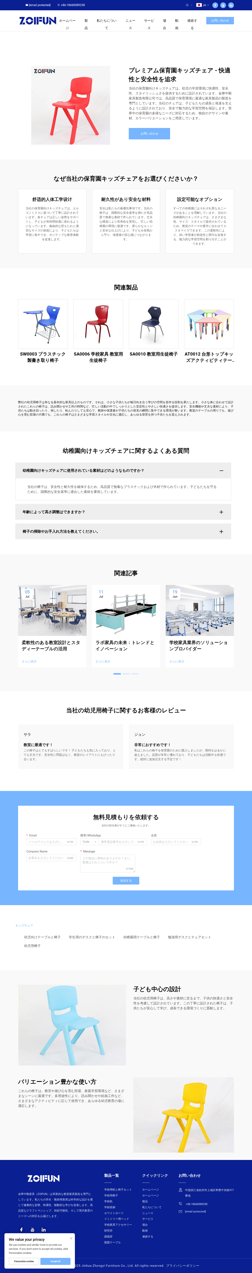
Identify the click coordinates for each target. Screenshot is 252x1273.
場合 (164, 21)
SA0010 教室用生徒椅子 (154, 354)
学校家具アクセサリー (118, 1224)
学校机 (108, 1201)
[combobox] (89, 841)
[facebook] (215, 5)
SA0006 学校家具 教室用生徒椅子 (98, 357)
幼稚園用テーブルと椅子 (141, 937)
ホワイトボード (114, 1213)
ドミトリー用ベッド (116, 1219)
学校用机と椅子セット (118, 1189)
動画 (176, 21)
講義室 (108, 1236)
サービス (149, 21)
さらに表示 (29, 661)
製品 (86, 21)
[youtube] (223, 5)
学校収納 (109, 1207)
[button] (117, 674)
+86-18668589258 (73, 5)
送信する (126, 880)
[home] (37, 20)
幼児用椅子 (32, 946)
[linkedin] (231, 5)
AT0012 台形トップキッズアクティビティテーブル (209, 357)
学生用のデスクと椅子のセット (92, 937)
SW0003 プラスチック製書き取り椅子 (43, 357)
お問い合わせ (220, 20)
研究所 (108, 1230)
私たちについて (107, 21)
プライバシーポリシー (182, 1265)
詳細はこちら (43, 324)
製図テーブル (112, 1242)
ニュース (130, 21)
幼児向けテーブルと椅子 (42, 937)
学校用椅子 (111, 1195)
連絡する (192, 21)
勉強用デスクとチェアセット (189, 937)
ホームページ (67, 21)
